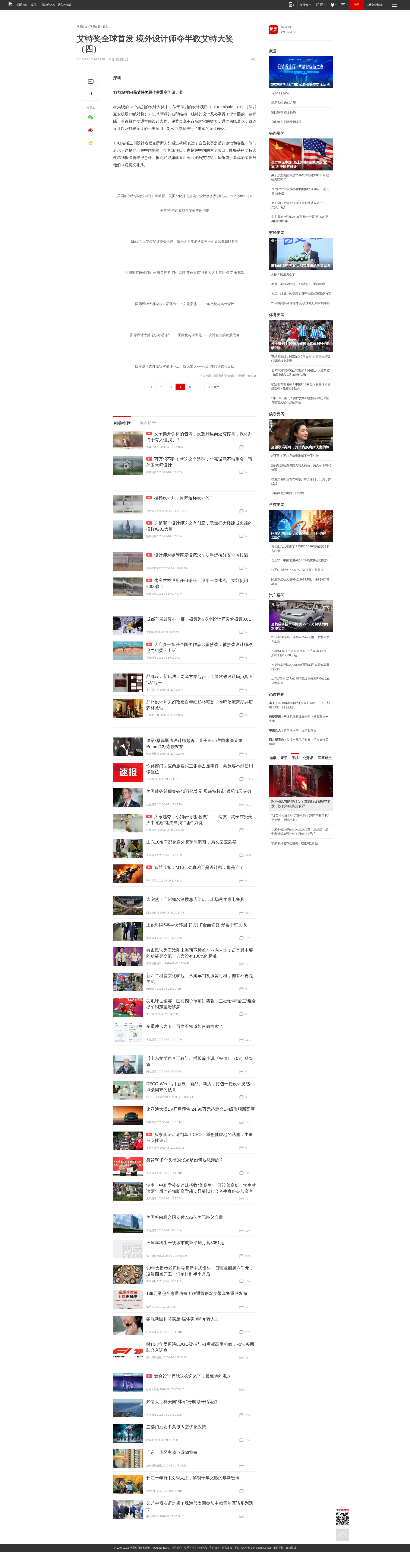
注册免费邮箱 (374, 4)
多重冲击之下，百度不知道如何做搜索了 (184, 1026)
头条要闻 (276, 133)
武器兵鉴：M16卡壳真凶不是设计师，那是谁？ (199, 867)
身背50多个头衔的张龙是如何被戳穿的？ (185, 1160)
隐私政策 (227, 1547)
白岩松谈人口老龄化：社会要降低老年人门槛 (301, 776)
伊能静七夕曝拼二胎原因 (287, 493)
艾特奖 (142, 92)
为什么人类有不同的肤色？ (289, 786)
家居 (273, 51)
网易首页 (22, 4)
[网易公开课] (305, 4)
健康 (272, 758)
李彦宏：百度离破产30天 (288, 805)
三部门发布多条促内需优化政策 (176, 1427)
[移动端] (291, 4)
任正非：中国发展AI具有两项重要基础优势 (299, 560)
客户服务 (214, 1547)
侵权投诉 (291, 1547)
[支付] (333, 4)
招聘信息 (202, 1547)
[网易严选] (320, 4)
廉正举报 (278, 1547)
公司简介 (176, 1547)
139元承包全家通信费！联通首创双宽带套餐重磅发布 (196, 1293)
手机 (295, 758)
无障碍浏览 (48, 4)
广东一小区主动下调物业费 (172, 1452)
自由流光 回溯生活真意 (286, 122)
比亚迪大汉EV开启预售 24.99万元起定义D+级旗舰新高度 (200, 1109)
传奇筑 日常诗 (280, 93)
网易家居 (95, 26)
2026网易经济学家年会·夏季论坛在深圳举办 (300, 303)
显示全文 (214, 387)
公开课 (308, 758)
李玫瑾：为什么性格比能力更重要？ (295, 767)
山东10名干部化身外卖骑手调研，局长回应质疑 (191, 842)
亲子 (284, 758)
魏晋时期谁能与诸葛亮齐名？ (290, 795)
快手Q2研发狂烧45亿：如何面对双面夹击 (299, 570)
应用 (33, 4)
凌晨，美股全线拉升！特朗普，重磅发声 (298, 284)
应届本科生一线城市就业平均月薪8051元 (185, 1242)
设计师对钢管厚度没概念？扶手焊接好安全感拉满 (201, 555)
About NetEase (160, 1547)
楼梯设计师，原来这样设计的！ (184, 497)
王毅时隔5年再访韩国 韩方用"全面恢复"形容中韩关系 (196, 924)
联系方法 (189, 1547)
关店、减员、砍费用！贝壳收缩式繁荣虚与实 (301, 293)
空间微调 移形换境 (283, 112)
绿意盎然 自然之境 (283, 102)
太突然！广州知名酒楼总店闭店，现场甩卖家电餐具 (195, 899)
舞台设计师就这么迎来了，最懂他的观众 (192, 1376)
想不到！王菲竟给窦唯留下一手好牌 (295, 455)
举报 (253, 59)
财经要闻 (276, 232)
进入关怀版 (64, 4)
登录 (356, 4)
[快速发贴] (91, 82)
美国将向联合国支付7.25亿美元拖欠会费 (184, 1217)
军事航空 (325, 758)
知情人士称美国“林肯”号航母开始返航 (182, 1401)
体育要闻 (276, 315)
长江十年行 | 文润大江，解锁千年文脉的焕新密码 (193, 1477)
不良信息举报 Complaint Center (252, 1547)
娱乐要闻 (276, 414)
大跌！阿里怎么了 (283, 274)
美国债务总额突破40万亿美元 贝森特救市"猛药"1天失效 (199, 791)
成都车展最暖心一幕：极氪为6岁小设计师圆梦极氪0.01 (198, 619)
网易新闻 (286, 27)
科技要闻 (276, 504)
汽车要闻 (276, 595)
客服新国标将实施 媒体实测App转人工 (182, 1318)
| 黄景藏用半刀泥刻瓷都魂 (292, 730)
